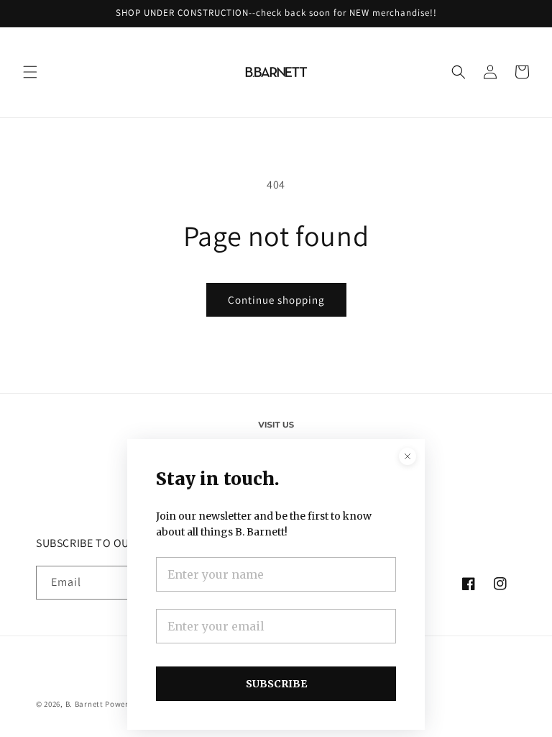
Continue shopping (276, 300)
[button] (30, 72)
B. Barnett (84, 704)
